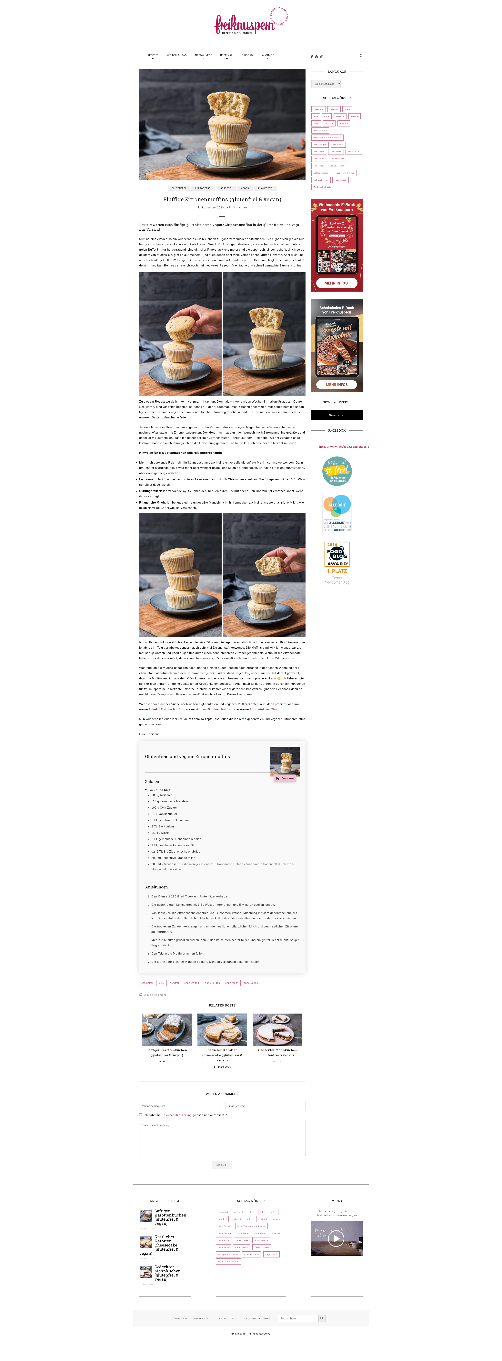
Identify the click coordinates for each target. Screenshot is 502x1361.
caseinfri (334, 109)
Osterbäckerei (321, 173)
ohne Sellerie (339, 159)
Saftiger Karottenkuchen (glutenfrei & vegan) (170, 1217)
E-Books (247, 55)
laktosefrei (203, 188)
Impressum (201, 1318)
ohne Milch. (354, 152)
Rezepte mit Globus (344, 173)
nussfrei (344, 123)
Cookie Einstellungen (255, 1318)
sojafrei (226, 188)
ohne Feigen (212, 983)
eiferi (347, 109)
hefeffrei (340, 116)
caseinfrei (147, 983)
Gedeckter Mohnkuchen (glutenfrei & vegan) (168, 1273)
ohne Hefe (338, 145)
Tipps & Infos (203, 55)
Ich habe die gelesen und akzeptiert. (185, 1114)
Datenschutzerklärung (177, 1114)
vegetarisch (340, 180)
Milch (316, 123)
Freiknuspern (238, 207)
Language (267, 55)
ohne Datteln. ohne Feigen (328, 137)
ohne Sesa (319, 166)
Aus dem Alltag (176, 55)
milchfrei (329, 123)
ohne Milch (231, 983)
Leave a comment (155, 994)
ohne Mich (319, 152)
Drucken (287, 778)
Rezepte (152, 55)
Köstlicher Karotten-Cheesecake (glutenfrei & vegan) (222, 1055)
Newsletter (337, 415)
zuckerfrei (265, 188)
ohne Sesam (251, 983)
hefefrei (174, 983)
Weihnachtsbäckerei (324, 187)
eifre (316, 116)
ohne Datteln (192, 983)
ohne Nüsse (320, 159)
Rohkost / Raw (321, 180)
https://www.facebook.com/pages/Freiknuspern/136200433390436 (366, 446)
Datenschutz (224, 1318)
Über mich (227, 55)
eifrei (161, 983)
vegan (245, 188)
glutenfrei (179, 188)
